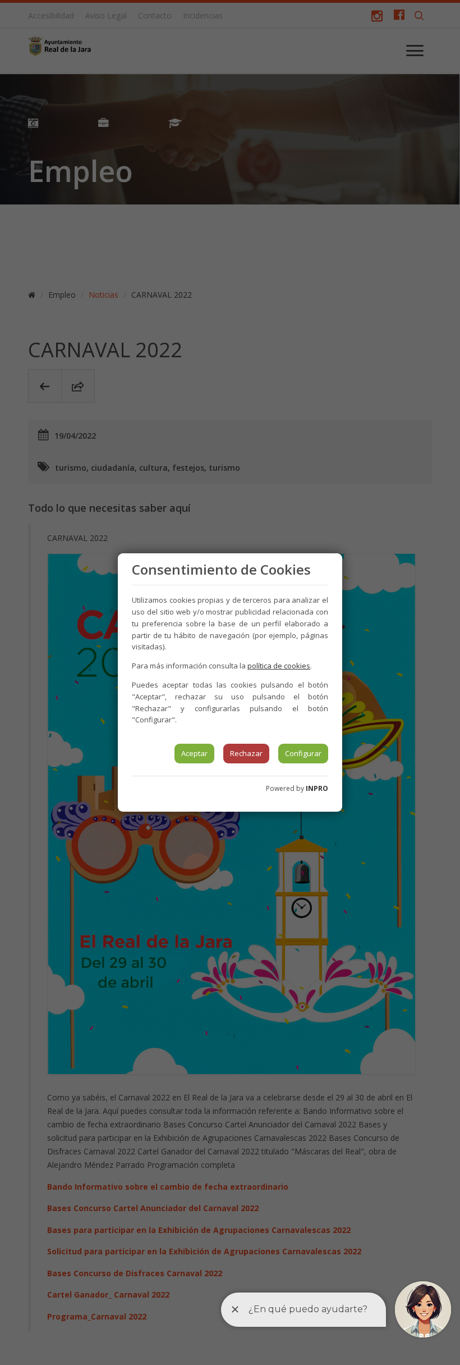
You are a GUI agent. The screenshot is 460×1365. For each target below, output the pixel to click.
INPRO (317, 788)
